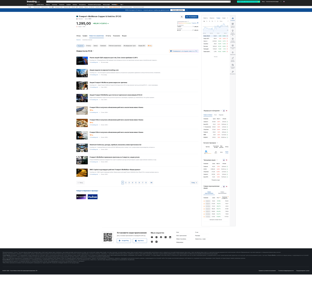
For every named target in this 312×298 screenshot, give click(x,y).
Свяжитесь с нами (200, 239)
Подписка (194, 23)
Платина (206, 46)
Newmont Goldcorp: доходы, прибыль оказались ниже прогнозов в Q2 (115, 145)
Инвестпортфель (181, 239)
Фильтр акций (106, 4)
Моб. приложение (181, 235)
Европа (86, 7)
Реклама (197, 235)
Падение (221, 114)
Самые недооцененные (209, 192)
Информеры (179, 242)
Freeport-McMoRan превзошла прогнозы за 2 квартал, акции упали (115, 157)
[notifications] (281, 1)
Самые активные (208, 114)
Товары (218, 18)
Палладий (206, 49)
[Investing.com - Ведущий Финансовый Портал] (33, 1)
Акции (29, 7)
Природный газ (207, 51)
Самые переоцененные (222, 192)
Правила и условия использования (267, 270)
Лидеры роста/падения (212, 110)
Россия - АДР (75, 7)
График (85, 36)
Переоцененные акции (138, 7)
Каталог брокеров (210, 143)
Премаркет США (58, 7)
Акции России (44, 7)
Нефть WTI (206, 38)
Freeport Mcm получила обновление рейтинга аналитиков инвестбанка (116, 107)
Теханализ (116, 36)
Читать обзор (226, 152)
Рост (215, 114)
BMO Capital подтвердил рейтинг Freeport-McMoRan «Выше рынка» (115, 169)
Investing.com (94, 62)
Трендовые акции (209, 160)
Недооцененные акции (126, 7)
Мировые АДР (67, 7)
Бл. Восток (91, 7)
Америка (81, 7)
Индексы (212, 18)
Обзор (78, 36)
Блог (177, 232)
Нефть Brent (207, 36)
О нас (196, 232)
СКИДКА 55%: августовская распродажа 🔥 (248, 1)
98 (151, 182)
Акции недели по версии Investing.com (104, 70)
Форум (124, 36)
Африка (106, 7)
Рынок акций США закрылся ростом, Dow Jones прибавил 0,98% (114, 57)
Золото (205, 41)
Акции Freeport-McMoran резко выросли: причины (108, 82)
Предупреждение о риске (302, 270)
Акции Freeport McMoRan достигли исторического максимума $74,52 (116, 95)
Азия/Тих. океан (99, 7)
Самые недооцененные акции (211, 187)
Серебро (206, 43)
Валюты (206, 18)
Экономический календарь (94, 4)
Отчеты (108, 36)
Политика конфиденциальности (286, 270)
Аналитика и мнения (87, 39)
